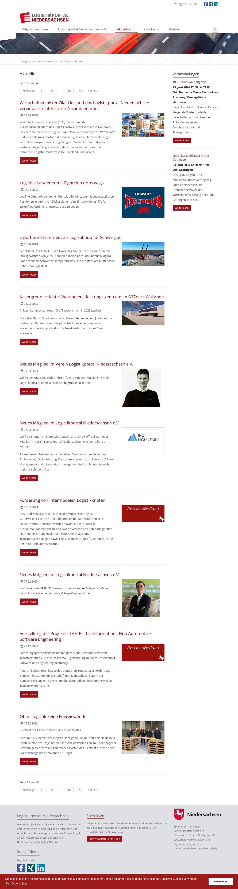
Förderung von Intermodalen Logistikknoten (62, 500)
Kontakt (174, 29)
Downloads (151, 29)
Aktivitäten (124, 29)
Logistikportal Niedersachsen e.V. (82, 29)
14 (52, 91)
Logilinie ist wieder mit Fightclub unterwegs (62, 183)
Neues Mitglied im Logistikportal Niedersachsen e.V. (70, 423)
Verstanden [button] (221, 881)
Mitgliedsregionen (34, 29)
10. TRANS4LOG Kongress (189, 82)
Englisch (192, 4)
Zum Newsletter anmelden (104, 839)
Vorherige (28, 91)
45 (80, 91)
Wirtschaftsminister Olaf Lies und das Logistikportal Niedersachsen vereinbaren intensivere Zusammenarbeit (84, 105)
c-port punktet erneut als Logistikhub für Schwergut (70, 237)
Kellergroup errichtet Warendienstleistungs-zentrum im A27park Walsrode (92, 297)
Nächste (92, 91)
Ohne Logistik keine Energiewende (53, 716)
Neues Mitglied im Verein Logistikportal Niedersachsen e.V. (76, 364)
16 (69, 91)
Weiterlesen (29, 160)
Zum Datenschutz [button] (16, 883)
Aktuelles (79, 61)
